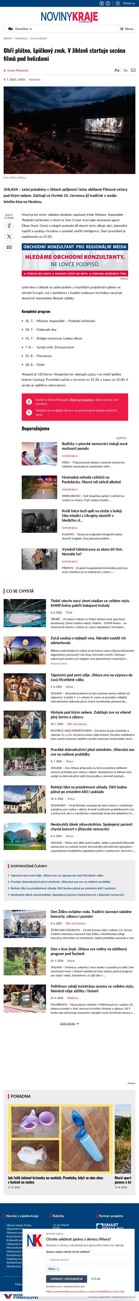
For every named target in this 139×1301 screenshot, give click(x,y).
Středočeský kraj (17, 1262)
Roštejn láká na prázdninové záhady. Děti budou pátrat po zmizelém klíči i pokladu (63, 888)
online (91, 374)
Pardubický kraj (16, 1255)
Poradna (21, 1096)
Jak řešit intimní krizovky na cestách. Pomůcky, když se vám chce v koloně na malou (55, 1180)
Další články (67, 1023)
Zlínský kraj (14, 1266)
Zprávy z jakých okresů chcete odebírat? (68, 1251)
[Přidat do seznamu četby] (133, 70)
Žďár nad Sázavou (77, 724)
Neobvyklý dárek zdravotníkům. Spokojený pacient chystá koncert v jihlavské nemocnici (67, 894)
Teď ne (96, 1278)
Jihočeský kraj (15, 1228)
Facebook (102, 3)
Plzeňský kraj (15, 1258)
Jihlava (69, 687)
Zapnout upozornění (67, 1278)
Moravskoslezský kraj (20, 1247)
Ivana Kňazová (17, 70)
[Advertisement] (69, 1056)
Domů (7, 38)
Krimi (56, 1227)
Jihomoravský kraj (18, 1232)
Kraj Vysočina (15, 1236)
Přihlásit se (129, 3)
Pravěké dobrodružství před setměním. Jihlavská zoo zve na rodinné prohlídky (61, 881)
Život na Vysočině (81, 399)
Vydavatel (21, 1284)
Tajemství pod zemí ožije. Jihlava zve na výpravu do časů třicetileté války (57, 875)
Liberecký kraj (15, 1244)
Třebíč (69, 612)
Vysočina (21, 29)
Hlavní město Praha (19, 1225)
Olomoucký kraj (17, 1251)
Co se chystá (39, 38)
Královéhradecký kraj (20, 1240)
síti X (59, 410)
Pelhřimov (72, 998)
